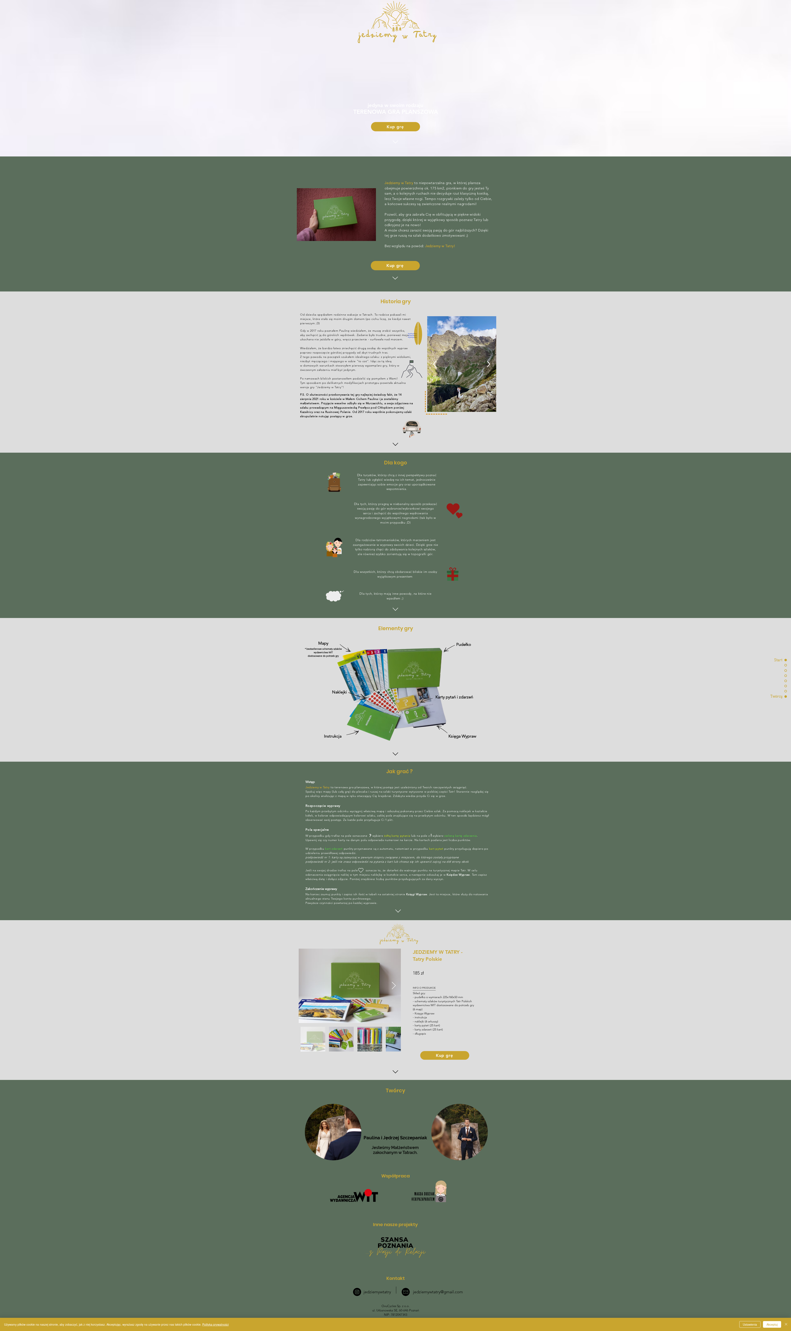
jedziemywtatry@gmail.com (438, 1291)
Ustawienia (750, 1324)
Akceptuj (772, 1324)
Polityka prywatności (215, 1324)
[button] (461, 364)
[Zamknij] (786, 1324)
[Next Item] (393, 986)
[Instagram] (357, 1292)
